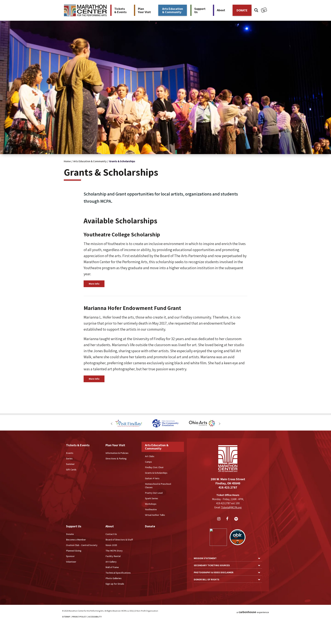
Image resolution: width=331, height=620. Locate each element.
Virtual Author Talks (155, 514)
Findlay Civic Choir (154, 467)
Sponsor (70, 556)
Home (67, 161)
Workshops (150, 503)
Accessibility (95, 616)
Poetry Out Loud (154, 492)
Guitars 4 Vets (152, 478)
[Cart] (264, 10)
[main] (165, 206)
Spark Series (151, 498)
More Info (94, 283)
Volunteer (71, 561)
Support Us (73, 526)
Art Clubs (149, 456)
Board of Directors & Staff (119, 539)
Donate (70, 534)
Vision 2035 (111, 545)
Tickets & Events (77, 445)
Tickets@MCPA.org (231, 507)
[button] (111, 423)
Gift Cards (71, 469)
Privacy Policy (79, 616)
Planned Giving (73, 550)
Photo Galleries (114, 578)
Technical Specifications (118, 572)
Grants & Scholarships (156, 472)
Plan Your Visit (115, 445)
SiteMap (66, 616)
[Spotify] (236, 519)
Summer (70, 464)
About (110, 526)
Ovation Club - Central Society (81, 545)
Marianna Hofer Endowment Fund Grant (132, 307)
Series (69, 458)
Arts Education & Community (90, 161)
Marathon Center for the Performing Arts (85, 10)
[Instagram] (219, 519)
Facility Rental (113, 556)
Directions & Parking (116, 458)
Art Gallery (111, 561)
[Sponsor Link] (128, 424)
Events (69, 453)
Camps (148, 461)
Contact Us (111, 534)
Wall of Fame (112, 567)
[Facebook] (228, 519)
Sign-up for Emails (115, 583)
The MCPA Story (114, 550)
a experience (253, 612)
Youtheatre (151, 509)
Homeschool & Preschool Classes (158, 485)
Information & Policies (117, 453)
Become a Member (76, 539)
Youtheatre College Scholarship (122, 234)
